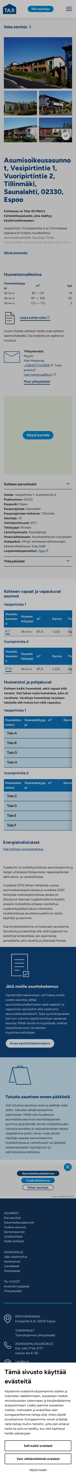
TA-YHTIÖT (12, 1282)
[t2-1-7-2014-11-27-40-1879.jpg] (20, 103)
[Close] (68, 1167)
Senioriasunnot (14, 1232)
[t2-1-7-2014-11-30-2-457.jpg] (38, 63)
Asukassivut (12, 1261)
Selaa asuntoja (38, 1187)
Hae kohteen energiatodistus (23, 849)
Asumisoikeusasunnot (19, 1222)
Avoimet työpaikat (16, 1286)
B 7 (7, 631)
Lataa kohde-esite (33, 318)
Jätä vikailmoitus (15, 1257)
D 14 (8, 668)
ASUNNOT (11, 1213)
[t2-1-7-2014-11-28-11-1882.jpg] (55, 130)
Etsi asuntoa (12, 1218)
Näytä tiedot (38, 1470)
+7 (66, 136)
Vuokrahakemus (38, 1180)
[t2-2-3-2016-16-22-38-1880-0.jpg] (55, 103)
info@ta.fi (22, 1362)
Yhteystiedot (13, 1291)
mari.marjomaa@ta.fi (48, 375)
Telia (43, 551)
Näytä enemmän (16, 253)
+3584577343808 (39, 365)
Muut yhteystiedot (37, 381)
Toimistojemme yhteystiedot (35, 1335)
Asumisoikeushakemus (38, 1173)
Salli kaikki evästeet (38, 1446)
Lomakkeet (11, 1266)
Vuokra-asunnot (15, 1227)
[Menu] (69, 8)
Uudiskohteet (13, 1236)
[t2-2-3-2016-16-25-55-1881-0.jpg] (20, 130)
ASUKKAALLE (13, 1252)
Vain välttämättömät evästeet (38, 1459)
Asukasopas (12, 1271)
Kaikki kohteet (14, 1241)
